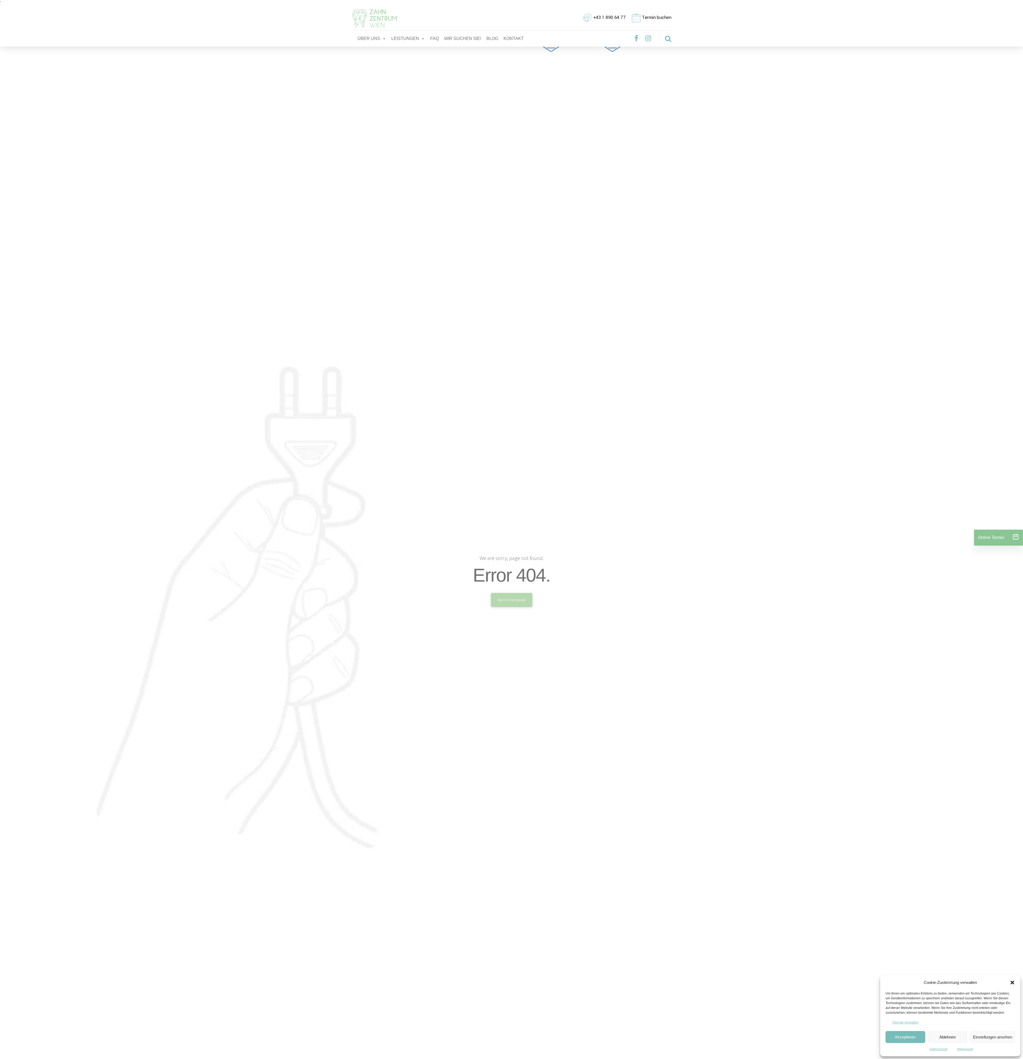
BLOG (492, 38)
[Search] (668, 38)
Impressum (965, 1049)
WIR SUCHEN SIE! (462, 38)
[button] (1012, 982)
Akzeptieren (905, 1037)
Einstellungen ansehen (992, 1037)
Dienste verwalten (905, 1022)
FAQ (434, 38)
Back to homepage (512, 600)
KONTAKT (514, 38)
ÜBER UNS (369, 38)
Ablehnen (947, 1037)
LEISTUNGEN (405, 38)
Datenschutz (938, 1049)
